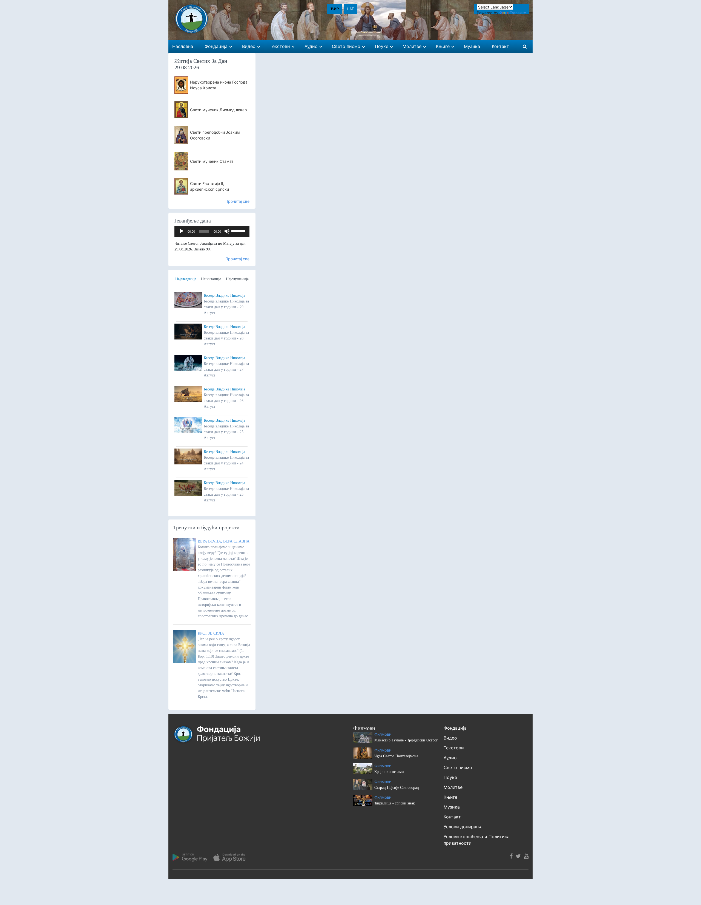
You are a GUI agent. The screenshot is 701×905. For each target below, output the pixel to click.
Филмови (382, 734)
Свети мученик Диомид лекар (218, 109)
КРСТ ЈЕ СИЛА (211, 633)
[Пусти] (181, 231)
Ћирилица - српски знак (394, 803)
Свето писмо (458, 767)
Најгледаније (185, 279)
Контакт (452, 817)
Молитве (453, 787)
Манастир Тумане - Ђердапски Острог (406, 740)
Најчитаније (211, 279)
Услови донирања (463, 826)
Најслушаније (237, 279)
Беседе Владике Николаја (224, 295)
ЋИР (335, 9)
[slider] (239, 231)
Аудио (450, 757)
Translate (518, 12)
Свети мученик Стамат (211, 161)
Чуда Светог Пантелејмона (396, 756)
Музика (452, 807)
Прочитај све (237, 201)
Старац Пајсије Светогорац (396, 788)
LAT (350, 9)
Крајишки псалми (389, 772)
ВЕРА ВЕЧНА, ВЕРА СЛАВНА (223, 541)
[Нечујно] (227, 231)
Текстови (454, 747)
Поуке (450, 777)
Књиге (450, 797)
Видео (450, 738)
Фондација (455, 728)
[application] (211, 231)
